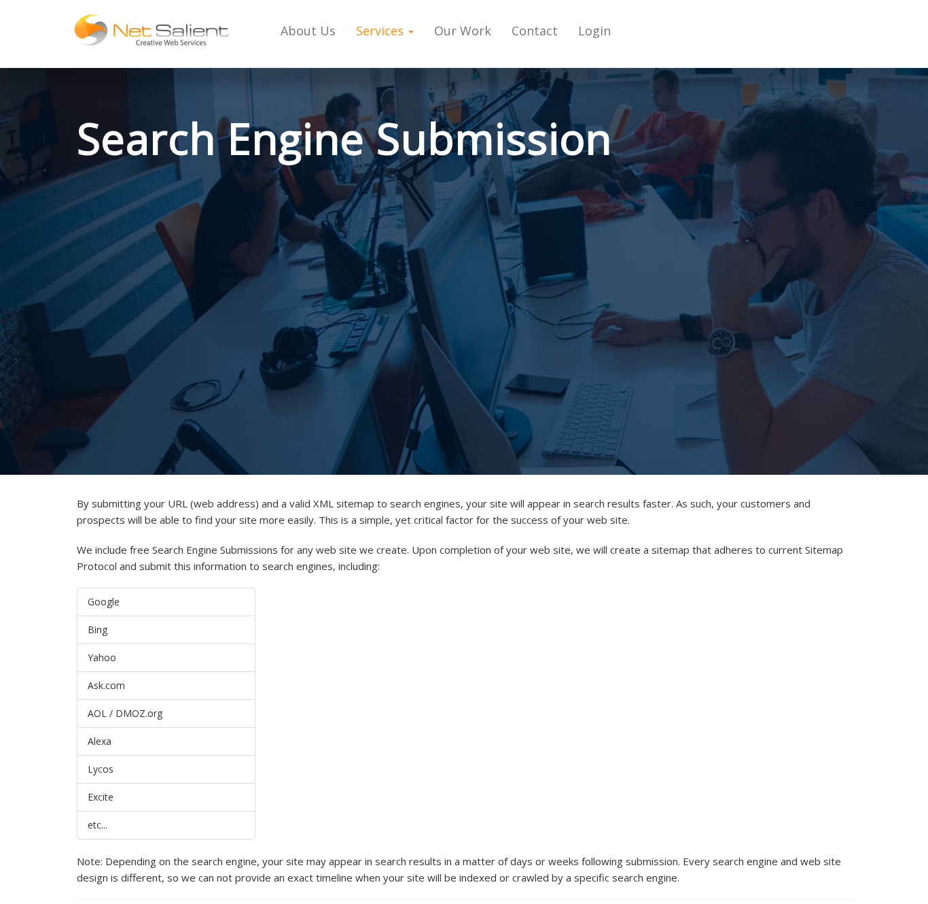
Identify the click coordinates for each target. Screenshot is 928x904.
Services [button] (381, 30)
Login (594, 30)
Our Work (462, 30)
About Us (308, 30)
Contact (535, 30)
